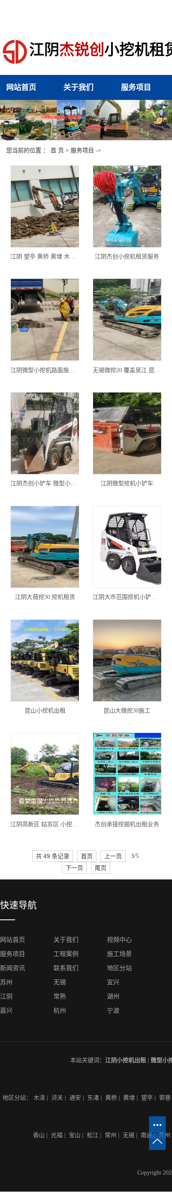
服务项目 (136, 87)
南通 (146, 1135)
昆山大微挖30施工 (127, 711)
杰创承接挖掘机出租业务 (127, 824)
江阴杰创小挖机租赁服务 (127, 256)
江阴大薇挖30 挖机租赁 (45, 597)
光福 (57, 1135)
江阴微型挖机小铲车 (127, 483)
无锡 (59, 982)
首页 (87, 856)
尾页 (100, 867)
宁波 (113, 1010)
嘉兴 (6, 1010)
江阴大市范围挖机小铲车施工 (127, 597)
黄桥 (111, 1098)
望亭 (147, 1098)
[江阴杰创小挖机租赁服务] (127, 206)
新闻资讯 (12, 968)
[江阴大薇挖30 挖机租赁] (44, 547)
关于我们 (78, 87)
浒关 (57, 1098)
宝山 (75, 1135)
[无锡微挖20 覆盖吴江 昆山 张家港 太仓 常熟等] (127, 319)
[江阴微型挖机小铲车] (127, 433)
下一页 (74, 867)
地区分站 (119, 968)
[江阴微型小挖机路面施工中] (44, 319)
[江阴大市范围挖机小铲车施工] (127, 547)
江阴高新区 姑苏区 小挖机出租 (44, 824)
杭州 (59, 1010)
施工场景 (119, 954)
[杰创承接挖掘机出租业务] (127, 774)
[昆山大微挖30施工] (127, 660)
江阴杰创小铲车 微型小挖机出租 (44, 483)
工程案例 (65, 954)
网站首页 (21, 87)
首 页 (57, 150)
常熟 (59, 996)
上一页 (113, 856)
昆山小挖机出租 (45, 711)
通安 (75, 1098)
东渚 (93, 1098)
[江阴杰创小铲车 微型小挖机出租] (44, 433)
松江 (93, 1135)
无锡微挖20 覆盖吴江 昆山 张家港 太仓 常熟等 (127, 370)
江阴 (6, 996)
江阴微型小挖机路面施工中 (44, 370)
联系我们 (65, 968)
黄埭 (129, 1098)
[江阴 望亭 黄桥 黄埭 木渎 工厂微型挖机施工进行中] (44, 206)
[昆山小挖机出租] (44, 660)
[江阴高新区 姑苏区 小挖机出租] (44, 774)
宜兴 (113, 982)
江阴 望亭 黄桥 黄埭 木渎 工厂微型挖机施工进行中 (44, 256)
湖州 (113, 996)
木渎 (39, 1098)
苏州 (6, 982)
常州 (110, 1135)
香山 (39, 1135)
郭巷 (165, 1098)
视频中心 (119, 939)
